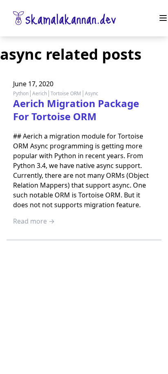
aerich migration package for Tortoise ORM (76, 109)
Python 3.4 (29, 165)
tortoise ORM (66, 93)
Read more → (34, 221)
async (91, 93)
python (21, 93)
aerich (39, 93)
